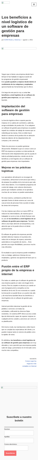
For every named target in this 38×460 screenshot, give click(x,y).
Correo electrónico (10, 444)
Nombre (7, 429)
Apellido (7, 437)
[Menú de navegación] (33, 4)
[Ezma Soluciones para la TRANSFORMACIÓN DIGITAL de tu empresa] (6, 4)
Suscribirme (10, 453)
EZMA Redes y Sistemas (12, 40)
